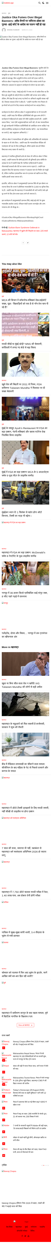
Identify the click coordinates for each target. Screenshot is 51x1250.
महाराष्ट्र (4, 13)
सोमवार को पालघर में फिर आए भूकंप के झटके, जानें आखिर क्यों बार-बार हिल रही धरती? (24, 974)
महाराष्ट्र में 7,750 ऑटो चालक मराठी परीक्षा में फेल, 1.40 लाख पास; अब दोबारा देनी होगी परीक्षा (25, 894)
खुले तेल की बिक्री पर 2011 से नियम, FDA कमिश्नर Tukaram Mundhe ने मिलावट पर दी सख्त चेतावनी (23, 388)
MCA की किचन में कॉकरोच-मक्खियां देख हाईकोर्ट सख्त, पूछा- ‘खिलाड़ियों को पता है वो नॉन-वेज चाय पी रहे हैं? (25, 304)
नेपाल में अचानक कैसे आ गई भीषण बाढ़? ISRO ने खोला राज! (30, 1103)
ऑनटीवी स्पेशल (22, 1231)
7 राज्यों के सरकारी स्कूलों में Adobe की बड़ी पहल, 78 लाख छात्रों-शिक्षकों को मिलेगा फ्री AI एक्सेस (30, 1127)
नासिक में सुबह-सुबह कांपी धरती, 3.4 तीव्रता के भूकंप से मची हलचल (23, 934)
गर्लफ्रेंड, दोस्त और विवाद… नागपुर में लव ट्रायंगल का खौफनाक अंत (24, 635)
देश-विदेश (9, 1227)
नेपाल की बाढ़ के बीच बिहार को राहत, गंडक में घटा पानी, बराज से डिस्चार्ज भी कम (29, 1150)
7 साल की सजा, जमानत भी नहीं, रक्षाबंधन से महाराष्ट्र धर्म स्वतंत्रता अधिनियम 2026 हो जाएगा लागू (24, 852)
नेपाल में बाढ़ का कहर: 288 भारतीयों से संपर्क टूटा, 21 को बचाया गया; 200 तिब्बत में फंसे (30, 1115)
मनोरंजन (34, 1227)
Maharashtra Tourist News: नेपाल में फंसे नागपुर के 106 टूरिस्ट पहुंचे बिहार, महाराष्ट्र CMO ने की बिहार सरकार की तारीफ (31, 1080)
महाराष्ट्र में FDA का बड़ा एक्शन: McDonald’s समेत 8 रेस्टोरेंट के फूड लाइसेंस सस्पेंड (23, 554)
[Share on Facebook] (23, 243)
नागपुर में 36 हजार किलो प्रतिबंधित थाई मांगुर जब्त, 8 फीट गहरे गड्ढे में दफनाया (25, 594)
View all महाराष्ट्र (24, 1025)
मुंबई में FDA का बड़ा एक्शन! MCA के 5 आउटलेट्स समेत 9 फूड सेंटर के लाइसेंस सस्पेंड (25, 474)
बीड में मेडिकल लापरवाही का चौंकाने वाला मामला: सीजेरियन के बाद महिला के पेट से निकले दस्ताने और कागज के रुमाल (25, 768)
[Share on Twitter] (28, 243)
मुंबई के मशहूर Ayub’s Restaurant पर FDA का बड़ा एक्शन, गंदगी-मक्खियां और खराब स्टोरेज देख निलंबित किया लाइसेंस (24, 432)
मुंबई (9, 13)
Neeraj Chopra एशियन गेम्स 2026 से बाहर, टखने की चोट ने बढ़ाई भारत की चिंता (31, 1043)
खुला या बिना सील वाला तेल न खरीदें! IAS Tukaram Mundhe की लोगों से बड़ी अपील (22, 685)
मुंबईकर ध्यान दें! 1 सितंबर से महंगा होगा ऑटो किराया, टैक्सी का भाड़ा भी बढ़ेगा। (22, 514)
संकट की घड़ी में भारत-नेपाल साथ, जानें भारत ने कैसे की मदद (30, 1067)
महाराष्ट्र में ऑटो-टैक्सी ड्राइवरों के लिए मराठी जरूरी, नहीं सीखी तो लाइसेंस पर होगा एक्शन (25, 809)
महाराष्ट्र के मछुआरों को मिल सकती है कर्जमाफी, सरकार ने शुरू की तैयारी (23, 725)
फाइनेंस (42, 1227)
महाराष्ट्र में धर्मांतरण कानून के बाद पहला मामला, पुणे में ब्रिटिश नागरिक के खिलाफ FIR (25, 1014)
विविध (32, 1231)
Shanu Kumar (13, 30)
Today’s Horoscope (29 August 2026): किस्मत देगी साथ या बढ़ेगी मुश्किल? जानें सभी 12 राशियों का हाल (29, 1093)
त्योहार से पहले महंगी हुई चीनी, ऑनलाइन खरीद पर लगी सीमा (29, 1138)
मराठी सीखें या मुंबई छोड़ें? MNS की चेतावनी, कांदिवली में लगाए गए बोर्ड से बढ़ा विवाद (22, 346)
